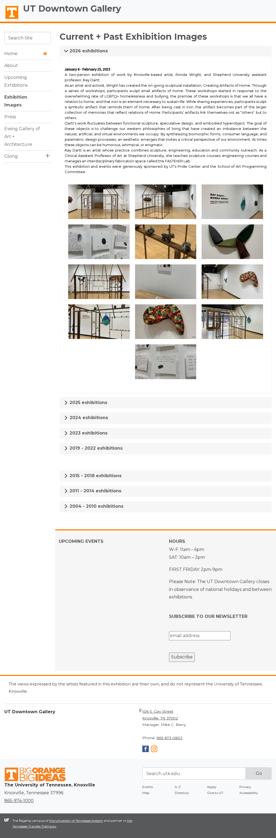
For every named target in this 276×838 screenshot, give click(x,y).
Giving (11, 156)
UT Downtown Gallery (72, 8)
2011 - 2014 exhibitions (94, 490)
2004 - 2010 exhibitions (95, 506)
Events (147, 787)
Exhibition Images (15, 101)
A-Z (178, 787)
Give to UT (215, 793)
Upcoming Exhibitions (15, 81)
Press (10, 116)
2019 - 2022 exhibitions (95, 448)
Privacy (245, 787)
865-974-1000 (19, 800)
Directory (182, 793)
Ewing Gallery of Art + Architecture (22, 136)
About (11, 65)
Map (145, 793)
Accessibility (248, 793)
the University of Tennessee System (76, 821)
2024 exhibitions (88, 417)
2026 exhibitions (88, 50)
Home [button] (11, 53)
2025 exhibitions (87, 402)
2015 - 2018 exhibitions (95, 475)
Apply (211, 787)
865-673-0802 (169, 738)
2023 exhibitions (88, 433)
